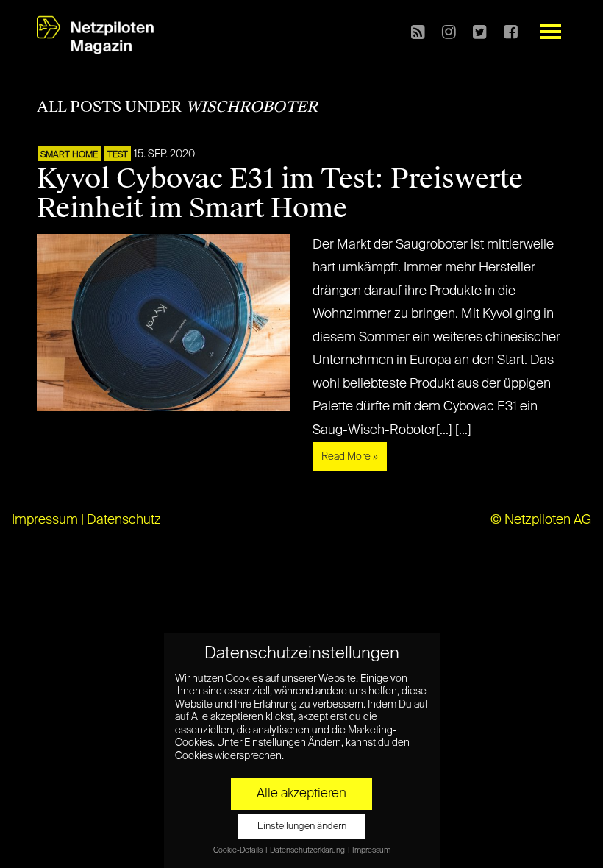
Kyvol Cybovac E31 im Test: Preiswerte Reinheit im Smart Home (280, 193)
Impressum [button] (371, 850)
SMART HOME (69, 155)
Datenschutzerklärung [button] (308, 850)
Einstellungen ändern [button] (301, 826)
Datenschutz (124, 520)
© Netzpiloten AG (540, 520)
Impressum (45, 520)
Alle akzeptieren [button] (301, 793)
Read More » (349, 457)
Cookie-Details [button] (238, 850)
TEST (117, 155)
